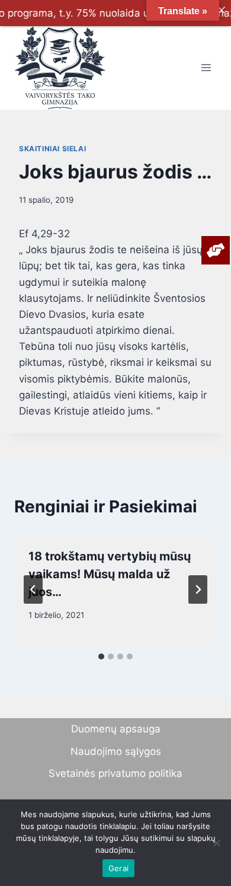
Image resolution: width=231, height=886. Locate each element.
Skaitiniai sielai (52, 148)
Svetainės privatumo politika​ (115, 773)
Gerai (118, 868)
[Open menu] (206, 68)
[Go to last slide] (33, 589)
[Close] (221, 10)
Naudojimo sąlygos (115, 751)
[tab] (101, 656)
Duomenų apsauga (116, 729)
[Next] (197, 589)
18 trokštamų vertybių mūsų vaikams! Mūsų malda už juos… (109, 574)
